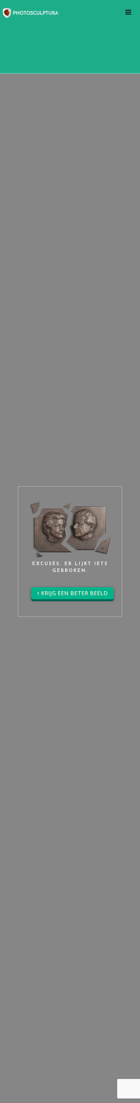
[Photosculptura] (30, 12)
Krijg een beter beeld (73, 593)
